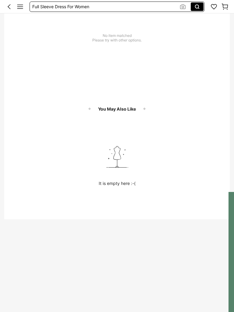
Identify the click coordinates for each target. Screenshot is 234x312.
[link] (213, 6)
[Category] (20, 6)
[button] (9, 6)
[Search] (197, 6)
